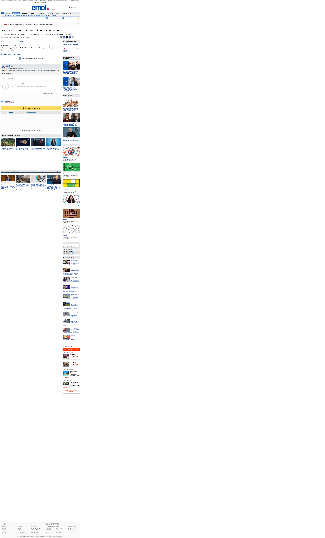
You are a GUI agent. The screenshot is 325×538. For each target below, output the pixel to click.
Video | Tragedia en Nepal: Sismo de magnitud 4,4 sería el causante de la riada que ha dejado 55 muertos (71, 322)
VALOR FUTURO (71, 529)
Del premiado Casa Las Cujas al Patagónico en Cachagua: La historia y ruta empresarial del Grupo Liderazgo (70, 73)
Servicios (64, 13)
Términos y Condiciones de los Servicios (44, 536)
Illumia (18, 174)
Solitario (65, 219)
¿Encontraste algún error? (32, 58)
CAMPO (57, 526)
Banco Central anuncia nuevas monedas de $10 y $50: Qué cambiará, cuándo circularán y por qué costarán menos (23, 149)
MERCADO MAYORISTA (70, 532)
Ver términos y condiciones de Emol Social (31, 130)
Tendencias (50, 13)
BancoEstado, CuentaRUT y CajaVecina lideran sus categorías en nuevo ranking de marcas (53, 186)
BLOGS (47, 531)
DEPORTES (4, 529)
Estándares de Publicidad (58, 536)
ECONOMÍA (4, 528)
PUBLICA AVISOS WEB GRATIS (71, 349)
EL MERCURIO (49, 529)
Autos (36, 0)
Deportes (24, 13)
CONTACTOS (34, 531)
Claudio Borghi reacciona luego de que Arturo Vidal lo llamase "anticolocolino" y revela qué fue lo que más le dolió (71, 280)
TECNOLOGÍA (5, 532)
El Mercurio (9, 0)
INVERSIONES (59, 528)
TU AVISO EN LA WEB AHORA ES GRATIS (71, 391)
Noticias (12, 15)
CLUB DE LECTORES (50, 526)
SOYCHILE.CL (59, 532)
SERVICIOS (18, 528)
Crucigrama (66, 205)
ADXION (70, 528)
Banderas (65, 157)
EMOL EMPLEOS (34, 529)
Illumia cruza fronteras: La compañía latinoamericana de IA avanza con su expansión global (23, 186)
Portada (7, 15)
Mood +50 (33, 174)
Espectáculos (41, 13)
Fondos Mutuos (31, 15)
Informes (38, 15)
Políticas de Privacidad (30, 536)
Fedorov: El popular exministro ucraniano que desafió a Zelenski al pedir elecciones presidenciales (71, 139)
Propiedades (43, 0)
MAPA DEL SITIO (34, 532)
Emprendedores (18, 15)
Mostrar (40, 3)
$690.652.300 (67, 387)
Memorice (65, 189)
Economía (16, 13)
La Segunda (72, 0)
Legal (19, 0)
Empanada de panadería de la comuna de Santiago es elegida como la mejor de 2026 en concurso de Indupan (71, 338)
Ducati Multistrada (74, 362)
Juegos (65, 145)
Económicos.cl (57, 0)
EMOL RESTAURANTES (21, 532)
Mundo (32, 13)
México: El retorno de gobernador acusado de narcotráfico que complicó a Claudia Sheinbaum (71, 124)
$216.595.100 (67, 377)
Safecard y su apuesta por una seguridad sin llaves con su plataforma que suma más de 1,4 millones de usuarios (70, 89)
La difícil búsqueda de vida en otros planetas (70, 45)
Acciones (25, 15)
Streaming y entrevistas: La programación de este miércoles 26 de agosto (31, 24)
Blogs (15, 0)
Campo (24, 0)
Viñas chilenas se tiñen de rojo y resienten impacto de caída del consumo (7, 148)
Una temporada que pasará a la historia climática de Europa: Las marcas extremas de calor (70, 109)
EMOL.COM (48, 528)
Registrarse (75, 9)
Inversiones (30, 0)
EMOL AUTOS (34, 526)
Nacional (8, 13)
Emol (3, 0)
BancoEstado (51, 174)
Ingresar (70, 9)
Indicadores (44, 15)
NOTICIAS (4, 526)
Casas (66, 0)
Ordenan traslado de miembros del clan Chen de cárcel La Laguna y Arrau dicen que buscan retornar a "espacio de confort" (71, 297)
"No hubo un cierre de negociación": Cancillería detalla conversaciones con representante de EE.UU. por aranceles (53, 149)
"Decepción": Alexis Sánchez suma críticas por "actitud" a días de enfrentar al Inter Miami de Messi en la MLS (71, 263)
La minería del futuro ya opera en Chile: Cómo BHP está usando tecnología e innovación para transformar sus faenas (7, 187)
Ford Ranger (73, 354)
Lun (77, 0)
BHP (2, 174)
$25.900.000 (74, 356)
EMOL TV (18, 529)
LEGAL (47, 532)
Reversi (65, 173)
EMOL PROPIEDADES (36, 528)
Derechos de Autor (21, 536)
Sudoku (65, 235)
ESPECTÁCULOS (5, 531)
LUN (57, 529)
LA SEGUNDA (59, 531)
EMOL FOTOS (19, 531)
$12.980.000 (74, 365)
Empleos (50, 0)
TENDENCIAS (19, 526)
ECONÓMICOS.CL (72, 526)
